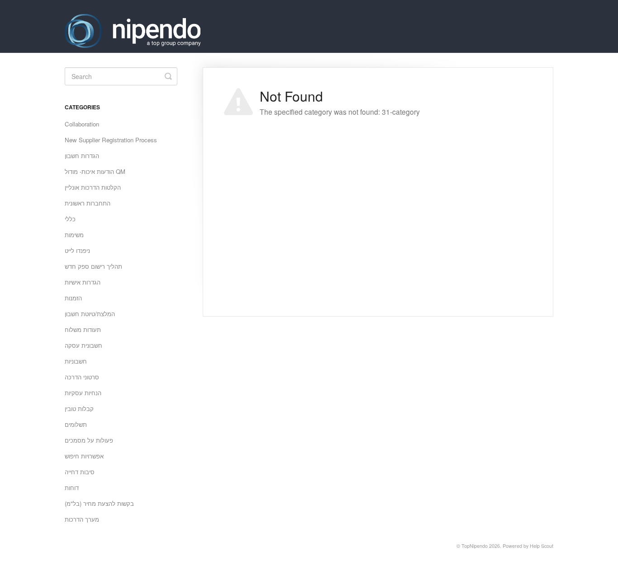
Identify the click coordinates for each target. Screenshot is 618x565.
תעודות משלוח (83, 329)
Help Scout (541, 545)
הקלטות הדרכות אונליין (93, 187)
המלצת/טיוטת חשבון (90, 313)
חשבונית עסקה (83, 345)
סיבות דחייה (80, 471)
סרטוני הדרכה (82, 377)
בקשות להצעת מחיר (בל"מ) (99, 503)
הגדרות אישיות (82, 282)
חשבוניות (76, 361)
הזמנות (73, 298)
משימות (74, 234)
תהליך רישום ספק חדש (93, 266)
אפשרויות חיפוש (84, 456)
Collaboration (82, 124)
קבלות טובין (79, 408)
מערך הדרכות (82, 519)
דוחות (72, 487)
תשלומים (76, 424)
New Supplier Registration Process (111, 139)
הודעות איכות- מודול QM (95, 171)
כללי (70, 219)
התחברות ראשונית (87, 203)
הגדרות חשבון (82, 155)
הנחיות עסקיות (83, 392)
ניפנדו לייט (77, 250)
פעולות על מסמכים (89, 440)
